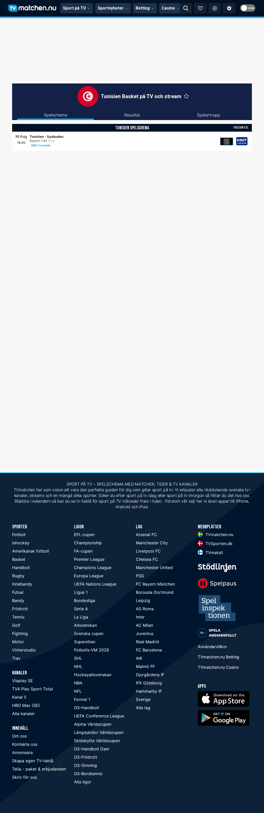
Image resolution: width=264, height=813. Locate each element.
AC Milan (144, 625)
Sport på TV (74, 8)
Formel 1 (82, 699)
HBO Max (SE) (26, 705)
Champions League (92, 567)
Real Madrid (147, 641)
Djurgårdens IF (150, 674)
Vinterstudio (24, 650)
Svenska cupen (88, 633)
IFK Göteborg (149, 682)
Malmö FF (145, 666)
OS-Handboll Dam (91, 748)
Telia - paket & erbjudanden (39, 769)
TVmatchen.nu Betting (218, 656)
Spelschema (55, 114)
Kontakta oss (24, 744)
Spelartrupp (208, 114)
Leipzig (143, 600)
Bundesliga (84, 600)
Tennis (18, 617)
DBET (34, 145)
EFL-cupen (84, 534)
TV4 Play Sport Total (32, 688)
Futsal (17, 592)
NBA (78, 682)
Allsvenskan (85, 625)
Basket (18, 559)
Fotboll (19, 534)
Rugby (18, 575)
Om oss (19, 736)
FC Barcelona (149, 650)
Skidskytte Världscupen (97, 740)
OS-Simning (85, 765)
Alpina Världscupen (92, 724)
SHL (78, 658)
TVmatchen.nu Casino (218, 667)
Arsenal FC (146, 534)
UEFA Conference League (99, 715)
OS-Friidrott (85, 757)
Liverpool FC (148, 551)
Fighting (20, 633)
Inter (140, 617)
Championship (88, 542)
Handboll (21, 567)
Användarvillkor (212, 646)
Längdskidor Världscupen (98, 732)
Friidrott (20, 608)
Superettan (84, 641)
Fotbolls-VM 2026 (91, 650)
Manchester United (154, 567)
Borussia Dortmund (155, 592)
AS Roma (145, 608)
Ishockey (20, 542)
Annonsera (22, 752)
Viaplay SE (22, 680)
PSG (140, 575)
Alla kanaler (23, 713)
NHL (78, 666)
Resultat (132, 114)
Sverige (143, 699)
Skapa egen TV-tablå (32, 760)
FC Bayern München (155, 584)
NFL (78, 691)
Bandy (18, 600)
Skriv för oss (24, 777)
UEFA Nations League (95, 584)
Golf (16, 625)
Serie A (81, 608)
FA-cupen (83, 551)
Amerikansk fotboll (30, 551)
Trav (16, 658)
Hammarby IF (149, 691)
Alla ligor (82, 781)
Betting (143, 8)
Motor (18, 641)
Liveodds (45, 145)
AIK (139, 658)
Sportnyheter (111, 8)
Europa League (88, 575)
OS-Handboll (86, 707)
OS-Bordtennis (88, 773)
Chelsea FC (147, 559)
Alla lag (143, 707)
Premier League (89, 559)
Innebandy (22, 584)
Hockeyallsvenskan (92, 674)
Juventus (144, 633)
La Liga (81, 617)
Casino (168, 8)
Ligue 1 (81, 592)
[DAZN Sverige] (226, 141)
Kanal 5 (19, 697)
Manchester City (152, 542)
